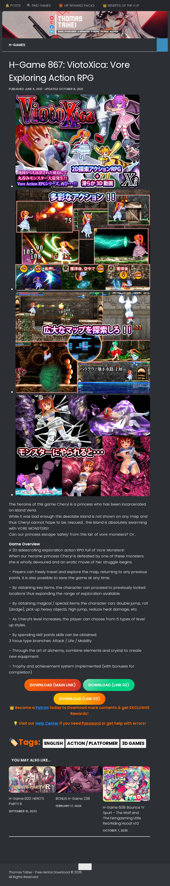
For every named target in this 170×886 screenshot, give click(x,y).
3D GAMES (133, 743)
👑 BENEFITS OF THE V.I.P (121, 5)
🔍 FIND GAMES (39, 5)
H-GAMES (17, 45)
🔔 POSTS (13, 5)
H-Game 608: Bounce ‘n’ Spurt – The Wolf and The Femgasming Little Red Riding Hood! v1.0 (124, 815)
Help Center (47, 723)
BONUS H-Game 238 (73, 798)
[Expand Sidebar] (162, 45)
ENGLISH (53, 743)
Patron (42, 707)
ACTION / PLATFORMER (92, 743)
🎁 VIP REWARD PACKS (77, 5)
